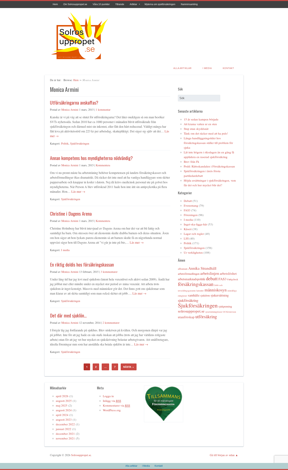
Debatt (188, 201)
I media (65, 250)
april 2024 (62, 415)
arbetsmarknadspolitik (191, 279)
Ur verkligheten (193, 252)
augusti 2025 (64, 401)
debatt (212, 278)
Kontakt (228, 68)
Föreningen (191, 215)
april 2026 (62, 396)
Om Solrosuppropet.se (75, 4)
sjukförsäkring (188, 300)
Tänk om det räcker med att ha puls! (206, 133)
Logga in (108, 396)
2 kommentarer (111, 322)
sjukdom (205, 295)
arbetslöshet (228, 273)
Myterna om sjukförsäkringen (160, 4)
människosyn (216, 290)
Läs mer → (78, 191)
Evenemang (191, 205)
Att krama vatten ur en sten (200, 124)
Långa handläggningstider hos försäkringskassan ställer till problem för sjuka (208, 142)
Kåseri (188, 229)
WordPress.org (112, 410)
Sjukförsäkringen (79, 143)
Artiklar (133, 4)
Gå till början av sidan (222, 455)
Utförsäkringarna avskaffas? (74, 102)
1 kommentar (103, 109)
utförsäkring (206, 316)
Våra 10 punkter (101, 4)
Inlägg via (112, 401)
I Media (207, 68)
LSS (186, 238)
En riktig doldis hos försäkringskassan (82, 264)
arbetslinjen (209, 273)
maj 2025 (61, 405)
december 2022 (65, 424)
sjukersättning (220, 295)
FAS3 (187, 210)
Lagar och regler (194, 234)
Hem (55, 4)
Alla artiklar (182, 68)
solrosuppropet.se (191, 311)
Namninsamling (189, 4)
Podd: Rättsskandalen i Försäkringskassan (209, 166)
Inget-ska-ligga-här (195, 224)
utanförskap (186, 317)
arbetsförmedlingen (188, 274)
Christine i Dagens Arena (71, 213)
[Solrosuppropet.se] (79, 59)
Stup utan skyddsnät (196, 129)
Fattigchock (232, 279)
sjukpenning (225, 306)
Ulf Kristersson (229, 311)
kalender (200, 290)
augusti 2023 (64, 419)
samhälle (193, 295)
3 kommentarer (109, 272)
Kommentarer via (116, 405)
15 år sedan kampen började (201, 119)
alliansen (182, 268)
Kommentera (103, 165)
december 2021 (65, 434)
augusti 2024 (64, 410)
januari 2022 (63, 429)
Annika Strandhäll (202, 268)
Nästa (128, 367)
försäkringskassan (196, 284)
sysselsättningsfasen (213, 311)
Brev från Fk (191, 162)
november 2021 (65, 438)
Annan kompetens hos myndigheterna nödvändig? (91, 157)
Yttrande (119, 4)
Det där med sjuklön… (68, 315)
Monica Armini (69, 109)
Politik (65, 143)
